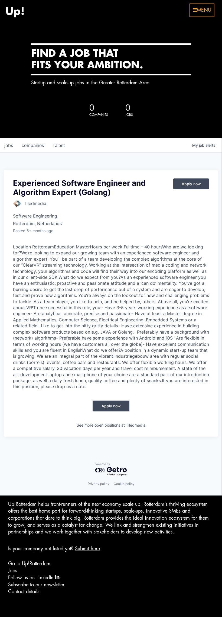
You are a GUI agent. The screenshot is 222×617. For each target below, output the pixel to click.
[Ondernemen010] (15, 10)
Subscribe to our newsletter (36, 584)
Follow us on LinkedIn (31, 577)
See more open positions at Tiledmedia (111, 425)
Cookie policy (124, 484)
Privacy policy (98, 484)
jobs (8, 145)
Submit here (87, 548)
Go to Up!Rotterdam (29, 563)
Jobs (12, 570)
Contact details (23, 591)
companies (33, 145)
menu (204, 10)
